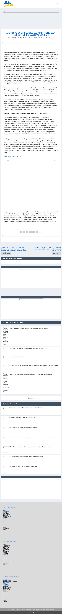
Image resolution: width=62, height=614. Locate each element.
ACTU (14, 37)
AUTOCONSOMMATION (7, 580)
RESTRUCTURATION (6, 562)
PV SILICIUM (5, 586)
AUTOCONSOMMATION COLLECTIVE (10, 581)
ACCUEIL (9, 609)
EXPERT (4, 518)
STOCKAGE (5, 579)
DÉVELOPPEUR (6, 547)
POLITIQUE (5, 512)
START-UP (5, 564)
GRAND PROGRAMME (7, 516)
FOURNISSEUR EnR (6, 546)
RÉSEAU (4, 583)
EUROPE (4, 524)
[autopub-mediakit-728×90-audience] (31, 238)
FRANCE (29, 37)
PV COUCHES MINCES (7, 587)
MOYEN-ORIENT (6, 528)
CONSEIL (4, 550)
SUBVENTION (5, 517)
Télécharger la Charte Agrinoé (12, 156)
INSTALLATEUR (6, 549)
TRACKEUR (5, 601)
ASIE (4, 525)
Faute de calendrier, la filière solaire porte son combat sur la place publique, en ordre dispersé (34, 365)
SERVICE (4, 600)
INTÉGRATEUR (5, 548)
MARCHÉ (4, 519)
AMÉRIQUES (5, 526)
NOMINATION (5, 563)
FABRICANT (5, 552)
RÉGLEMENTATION (6, 514)
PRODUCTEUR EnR (37, 37)
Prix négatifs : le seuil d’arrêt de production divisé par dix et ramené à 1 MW (29, 348)
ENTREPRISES (5, 554)
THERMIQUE (5, 584)
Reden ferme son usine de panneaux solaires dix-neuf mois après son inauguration (31, 374)
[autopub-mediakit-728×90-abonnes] (31, 45)
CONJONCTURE (6, 520)
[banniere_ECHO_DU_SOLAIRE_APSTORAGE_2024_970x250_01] (31, 18)
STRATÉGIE (47, 37)
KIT (3, 597)
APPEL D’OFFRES (6, 513)
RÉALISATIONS (6, 511)
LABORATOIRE (5, 553)
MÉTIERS (4, 544)
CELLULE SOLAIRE (6, 589)
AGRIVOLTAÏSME (21, 37)
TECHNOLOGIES (6, 585)
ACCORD (4, 557)
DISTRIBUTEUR (6, 551)
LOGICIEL (5, 598)
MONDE (4, 529)
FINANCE (4, 556)
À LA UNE (5, 510)
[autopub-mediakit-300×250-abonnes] (31, 299)
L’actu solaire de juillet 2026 (17, 357)
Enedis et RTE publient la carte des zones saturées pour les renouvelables (29, 328)
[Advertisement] (31, 488)
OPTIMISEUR (5, 599)
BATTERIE (5, 593)
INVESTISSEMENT (6, 561)
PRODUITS (5, 590)
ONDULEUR (5, 592)
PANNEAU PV (5, 591)
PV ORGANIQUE (6, 588)
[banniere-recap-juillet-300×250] (31, 269)
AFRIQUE (4, 527)
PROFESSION (5, 515)
